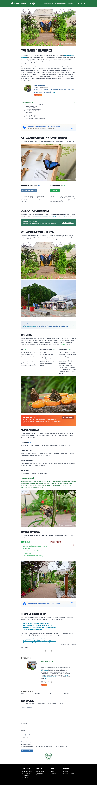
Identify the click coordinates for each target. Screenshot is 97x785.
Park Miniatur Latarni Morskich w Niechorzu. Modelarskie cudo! (41, 643)
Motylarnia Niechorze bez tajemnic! (31, 110)
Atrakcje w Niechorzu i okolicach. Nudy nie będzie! (37, 625)
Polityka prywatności (69, 773)
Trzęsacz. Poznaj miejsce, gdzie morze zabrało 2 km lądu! (39, 627)
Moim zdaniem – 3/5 (30, 107)
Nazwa (23, 730)
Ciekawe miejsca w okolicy (30, 116)
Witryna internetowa (26, 744)
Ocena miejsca (29, 112)
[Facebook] (78, 3)
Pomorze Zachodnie (25, 695)
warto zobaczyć (55, 190)
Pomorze (26, 777)
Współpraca (53, 773)
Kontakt (66, 771)
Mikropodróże (40, 771)
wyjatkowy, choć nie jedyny (29, 190)
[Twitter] (82, 3)
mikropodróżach (44, 670)
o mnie (45, 678)
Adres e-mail (25, 737)
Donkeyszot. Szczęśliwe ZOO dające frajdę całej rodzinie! (39, 641)
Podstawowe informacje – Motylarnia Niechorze (34, 104)
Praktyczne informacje (31, 113)
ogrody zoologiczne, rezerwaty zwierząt (40, 696)
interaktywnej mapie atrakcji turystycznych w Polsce (50, 216)
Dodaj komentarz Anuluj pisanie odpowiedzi (35, 118)
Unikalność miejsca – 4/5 (31, 106)
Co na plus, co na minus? (31, 115)
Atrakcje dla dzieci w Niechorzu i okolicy (34, 639)
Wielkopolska (27, 773)
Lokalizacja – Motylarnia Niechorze (33, 109)
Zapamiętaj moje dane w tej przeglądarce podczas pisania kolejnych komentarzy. (44, 746)
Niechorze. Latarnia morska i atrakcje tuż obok (36, 623)
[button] (66, 421)
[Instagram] (84, 3)
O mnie (52, 771)
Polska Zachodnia (28, 771)
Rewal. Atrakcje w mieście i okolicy (33, 629)
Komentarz (24, 723)
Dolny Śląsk (26, 775)
